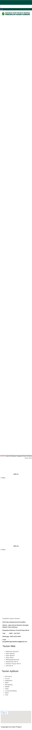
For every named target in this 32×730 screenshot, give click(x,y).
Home (2, 456)
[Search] (1, 9)
